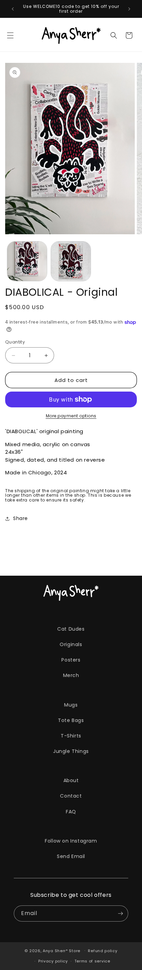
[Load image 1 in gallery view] (27, 261)
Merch (71, 675)
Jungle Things (71, 751)
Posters (70, 659)
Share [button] (20, 518)
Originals (71, 644)
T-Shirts (71, 735)
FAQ (71, 811)
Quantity (15, 342)
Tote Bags (71, 720)
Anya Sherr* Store (61, 950)
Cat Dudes (70, 628)
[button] (10, 35)
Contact (71, 795)
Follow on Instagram (71, 840)
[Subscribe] (120, 913)
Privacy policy (53, 961)
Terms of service (92, 961)
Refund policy (102, 951)
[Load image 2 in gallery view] (71, 261)
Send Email (71, 856)
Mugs (71, 704)
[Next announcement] (129, 8)
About (71, 780)
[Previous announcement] (12, 8)
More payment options (71, 416)
